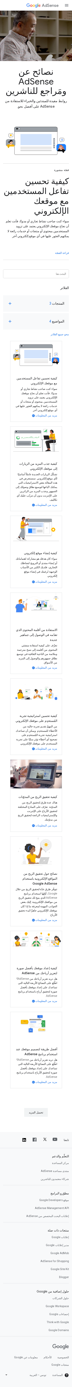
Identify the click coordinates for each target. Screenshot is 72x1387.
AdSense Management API (52, 1208)
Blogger (64, 1277)
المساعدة (57, 1375)
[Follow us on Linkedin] (24, 1140)
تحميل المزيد (36, 1112)
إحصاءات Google (59, 1314)
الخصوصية (63, 1357)
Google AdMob (59, 1253)
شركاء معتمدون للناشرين (55, 1178)
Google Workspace (57, 1306)
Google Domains (59, 1330)
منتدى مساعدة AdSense (55, 1171)
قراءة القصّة (62, 253)
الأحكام (48, 1357)
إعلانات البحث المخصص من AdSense (47, 1216)
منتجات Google (60, 1364)
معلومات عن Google (26, 1357)
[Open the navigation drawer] (66, 5)
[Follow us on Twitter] (44, 1140)
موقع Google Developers (54, 1200)
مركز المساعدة (60, 1163)
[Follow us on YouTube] (55, 1140)
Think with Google (58, 1322)
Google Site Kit (60, 1269)
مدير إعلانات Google (57, 1245)
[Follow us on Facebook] (34, 1140)
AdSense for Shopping (55, 1261)
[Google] (33, 5)
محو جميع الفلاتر (60, 334)
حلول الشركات (60, 1298)
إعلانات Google (60, 1237)
